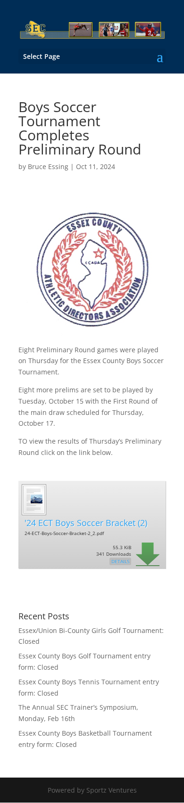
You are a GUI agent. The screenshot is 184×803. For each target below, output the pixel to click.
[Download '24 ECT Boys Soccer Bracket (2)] (33, 511)
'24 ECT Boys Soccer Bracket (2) (86, 522)
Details (120, 561)
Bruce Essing (48, 166)
